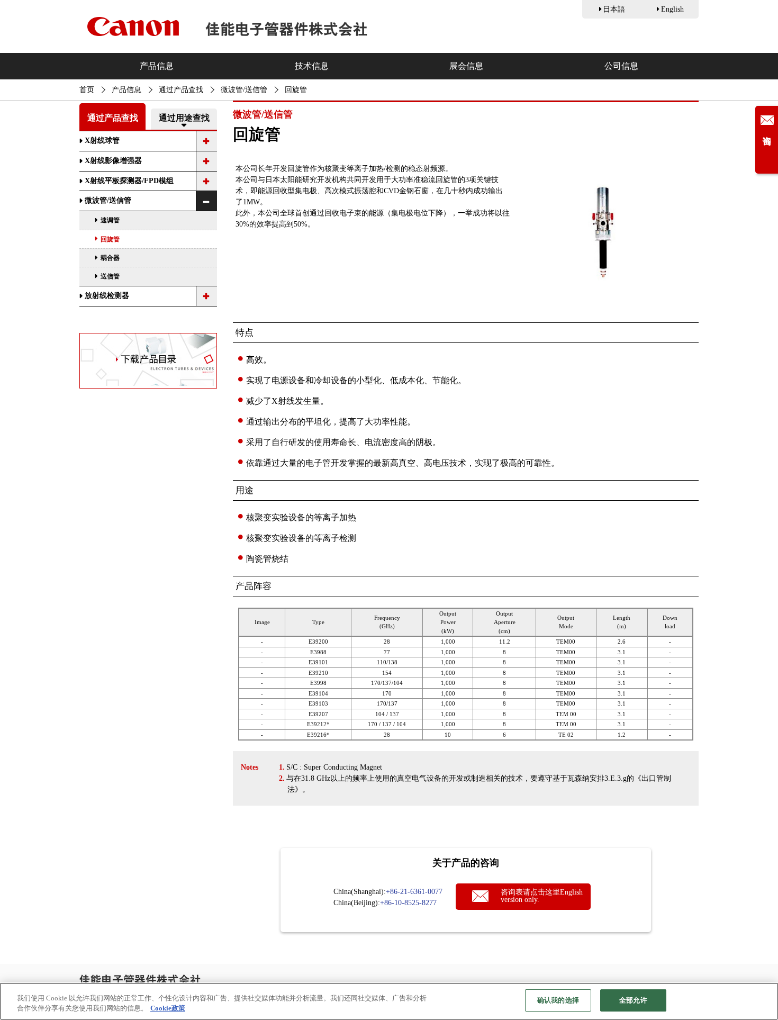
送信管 (110, 276)
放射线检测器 (107, 296)
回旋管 (110, 239)
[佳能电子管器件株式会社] (227, 26)
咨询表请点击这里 (542, 896)
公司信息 (621, 65)
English (672, 9)
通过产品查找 (181, 90)
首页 (86, 90)
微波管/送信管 (244, 90)
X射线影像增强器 (113, 161)
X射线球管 (102, 141)
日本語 (614, 9)
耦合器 (110, 257)
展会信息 (466, 65)
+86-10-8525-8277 (408, 903)
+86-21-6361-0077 (414, 892)
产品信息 (157, 65)
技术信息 (312, 65)
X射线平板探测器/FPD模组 (129, 181)
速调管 (110, 220)
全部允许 (633, 1000)
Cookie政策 (167, 1009)
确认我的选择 (558, 1000)
